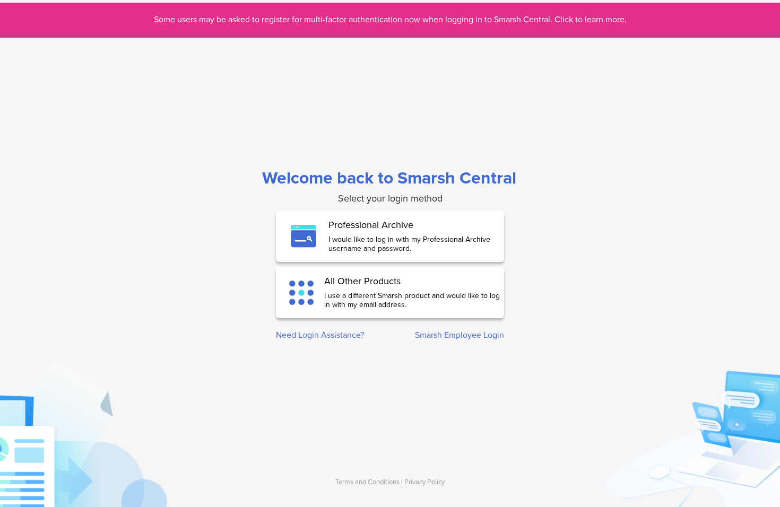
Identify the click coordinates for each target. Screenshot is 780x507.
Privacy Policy (424, 482)
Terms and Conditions (367, 482)
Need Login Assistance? (320, 335)
